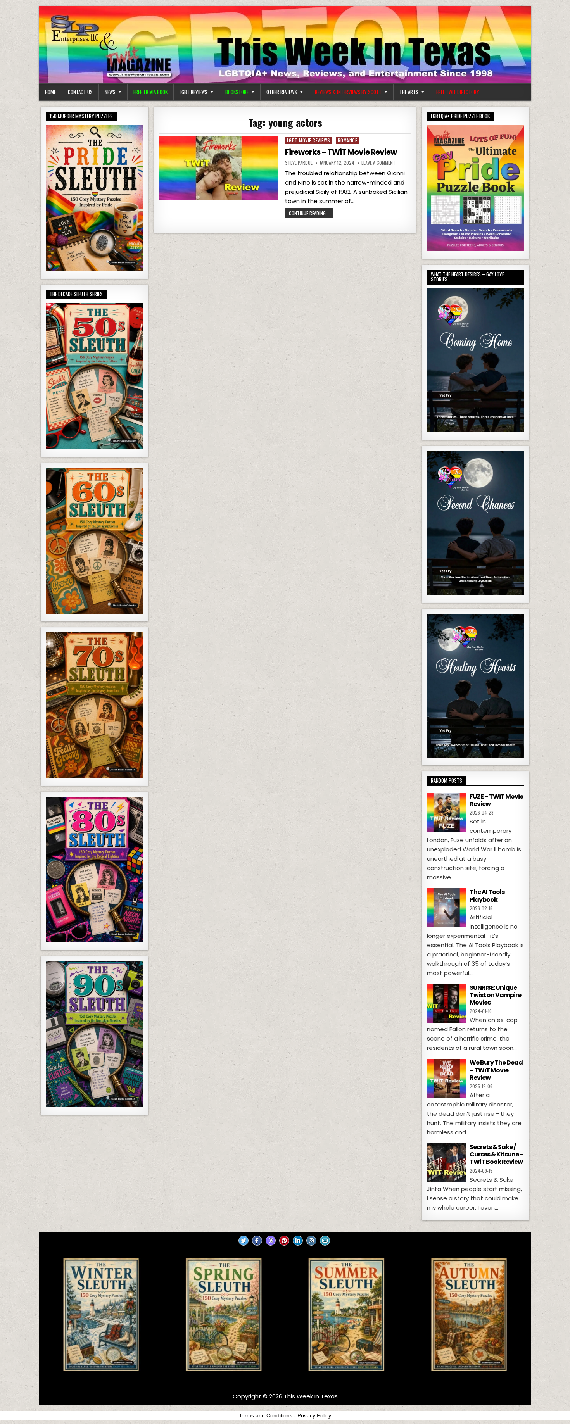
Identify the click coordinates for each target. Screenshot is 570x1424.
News (110, 92)
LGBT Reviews (193, 92)
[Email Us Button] (325, 1241)
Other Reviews (281, 92)
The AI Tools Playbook (487, 895)
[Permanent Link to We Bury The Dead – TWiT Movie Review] (446, 1078)
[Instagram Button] (311, 1241)
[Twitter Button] (243, 1241)
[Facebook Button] (257, 1241)
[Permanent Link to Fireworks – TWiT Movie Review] (218, 168)
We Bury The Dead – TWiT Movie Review (496, 1070)
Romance (348, 140)
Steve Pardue (299, 163)
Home (50, 92)
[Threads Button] (271, 1241)
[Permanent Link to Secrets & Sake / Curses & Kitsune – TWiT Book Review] (446, 1162)
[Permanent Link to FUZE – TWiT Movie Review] (446, 812)
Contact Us (80, 92)
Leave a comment (378, 163)
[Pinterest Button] (284, 1241)
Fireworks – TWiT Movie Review (341, 152)
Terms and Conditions (265, 1415)
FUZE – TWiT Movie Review (496, 800)
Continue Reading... (309, 213)
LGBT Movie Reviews (308, 140)
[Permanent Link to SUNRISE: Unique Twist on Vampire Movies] (446, 1003)
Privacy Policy (314, 1415)
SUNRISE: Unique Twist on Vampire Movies (495, 995)
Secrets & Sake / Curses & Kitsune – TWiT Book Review (496, 1154)
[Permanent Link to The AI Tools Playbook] (446, 907)
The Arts (408, 92)
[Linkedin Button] (298, 1241)
